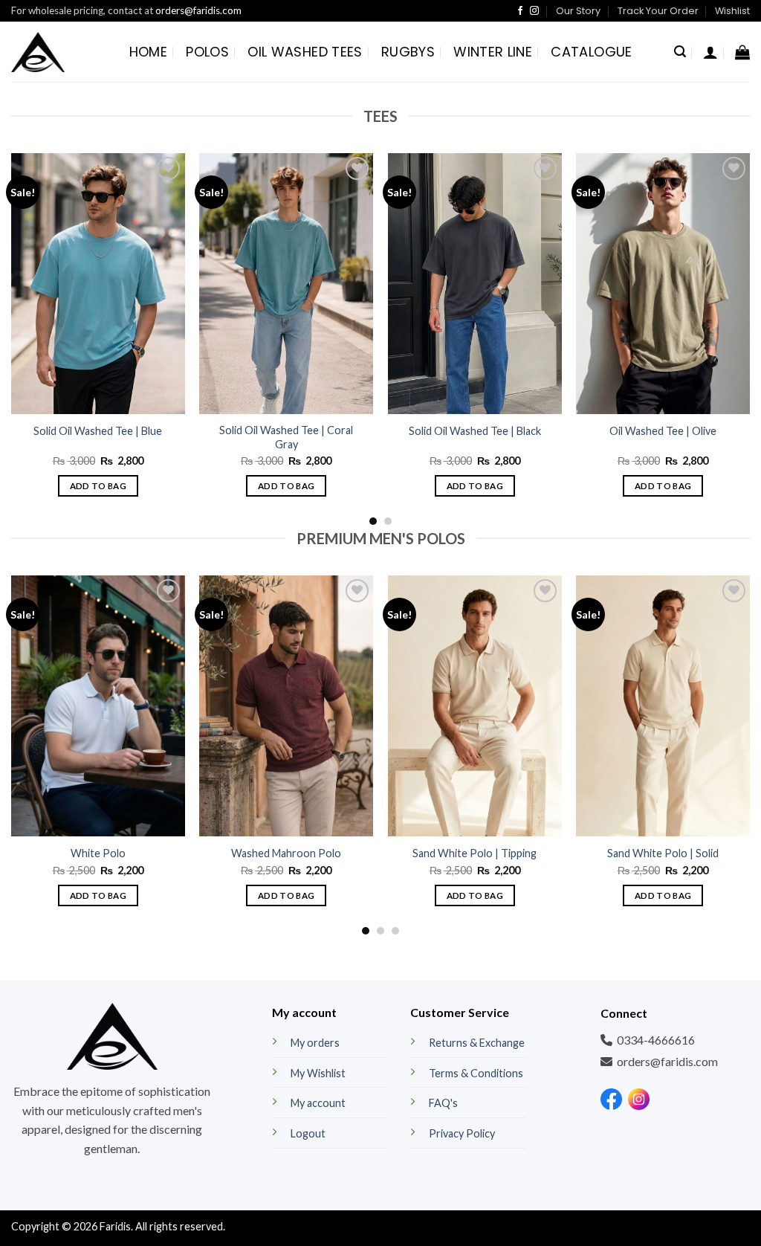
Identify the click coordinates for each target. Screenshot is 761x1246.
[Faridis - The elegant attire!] (38, 51)
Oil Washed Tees (304, 51)
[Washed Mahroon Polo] (286, 705)
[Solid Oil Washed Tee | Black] (475, 283)
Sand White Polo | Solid (663, 853)
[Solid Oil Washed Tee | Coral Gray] (286, 283)
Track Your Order (658, 10)
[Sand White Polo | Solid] (663, 705)
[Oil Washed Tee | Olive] (663, 283)
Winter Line (492, 51)
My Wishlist (318, 1073)
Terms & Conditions (476, 1073)
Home (148, 51)
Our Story (578, 10)
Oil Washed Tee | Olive (662, 431)
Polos (207, 51)
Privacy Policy (462, 1133)
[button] (680, 51)
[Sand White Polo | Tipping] (475, 705)
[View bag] (742, 52)
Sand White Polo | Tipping (474, 853)
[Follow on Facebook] (520, 11)
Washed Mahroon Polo (286, 853)
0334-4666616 (656, 1040)
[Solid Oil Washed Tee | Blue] (98, 283)
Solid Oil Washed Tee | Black (475, 431)
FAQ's (443, 1103)
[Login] (710, 52)
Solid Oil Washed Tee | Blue (97, 431)
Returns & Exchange (477, 1042)
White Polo (98, 853)
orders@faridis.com (198, 10)
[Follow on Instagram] (534, 11)
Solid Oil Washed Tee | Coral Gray (286, 437)
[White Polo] (98, 705)
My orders (315, 1042)
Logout (308, 1133)
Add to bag (98, 486)
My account (318, 1103)
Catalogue (591, 51)
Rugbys (408, 51)
